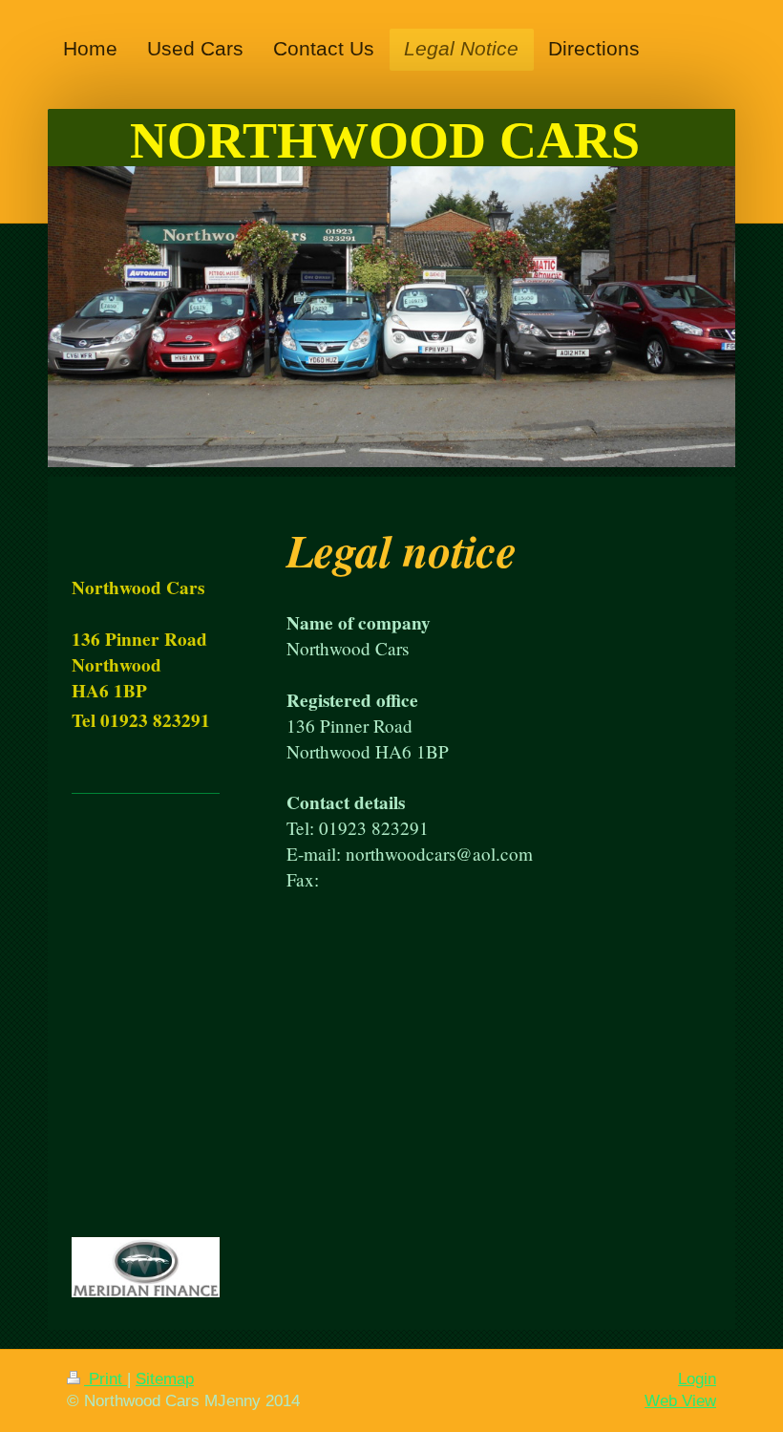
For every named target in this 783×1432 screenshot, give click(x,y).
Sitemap (165, 1379)
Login (697, 1379)
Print (105, 1379)
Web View (680, 1401)
